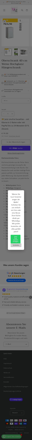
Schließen (16, 245)
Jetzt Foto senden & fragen (15, 239)
